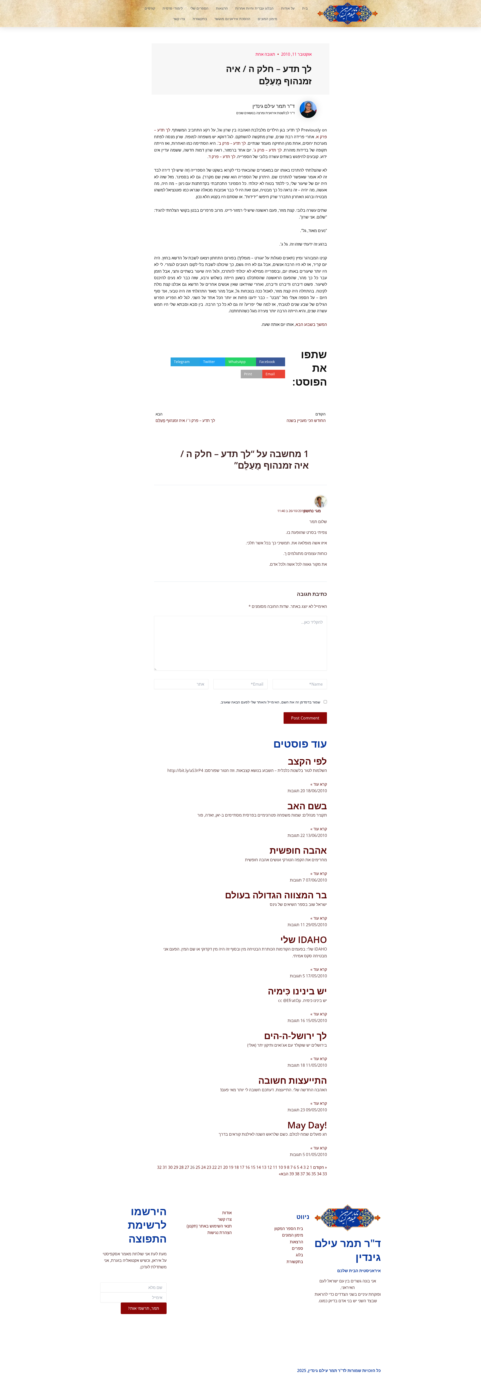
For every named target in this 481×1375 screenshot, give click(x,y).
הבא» (283, 1174)
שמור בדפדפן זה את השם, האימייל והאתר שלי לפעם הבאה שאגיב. (270, 702)
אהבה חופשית (298, 850)
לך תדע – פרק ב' (232, 143)
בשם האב (307, 806)
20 (225, 1167)
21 (220, 1167)
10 (280, 1167)
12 (269, 1167)
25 (198, 1167)
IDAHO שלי (303, 939)
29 (176, 1167)
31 (165, 1167)
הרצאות (222, 8)
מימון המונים (267, 18)
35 (313, 1174)
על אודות (288, 8)
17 (242, 1167)
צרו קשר (179, 18)
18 (236, 1167)
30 (170, 1167)
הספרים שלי (199, 8)
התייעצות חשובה (292, 1080)
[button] (121, 13)
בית (305, 8)
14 (258, 1167)
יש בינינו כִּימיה (297, 991)
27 (187, 1167)
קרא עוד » (318, 784)
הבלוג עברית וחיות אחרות (254, 8)
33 (324, 1174)
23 (209, 1167)
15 (253, 1167)
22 (214, 1167)
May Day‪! (307, 1125)
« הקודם (320, 1167)
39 (291, 1174)
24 (203, 1167)
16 (247, 1167)
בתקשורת (200, 18)
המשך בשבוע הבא (311, 324)
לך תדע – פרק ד (221, 156)
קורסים (150, 8)
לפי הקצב (307, 761)
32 (159, 1167)
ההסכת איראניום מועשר (232, 18)
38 (297, 1174)
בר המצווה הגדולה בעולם (276, 895)
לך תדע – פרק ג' (267, 150)
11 (275, 1167)
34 (319, 1174)
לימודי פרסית (173, 8)
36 (308, 1174)
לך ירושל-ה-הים (295, 1036)
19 (231, 1167)
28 (181, 1167)
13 (264, 1167)
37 (302, 1174)
